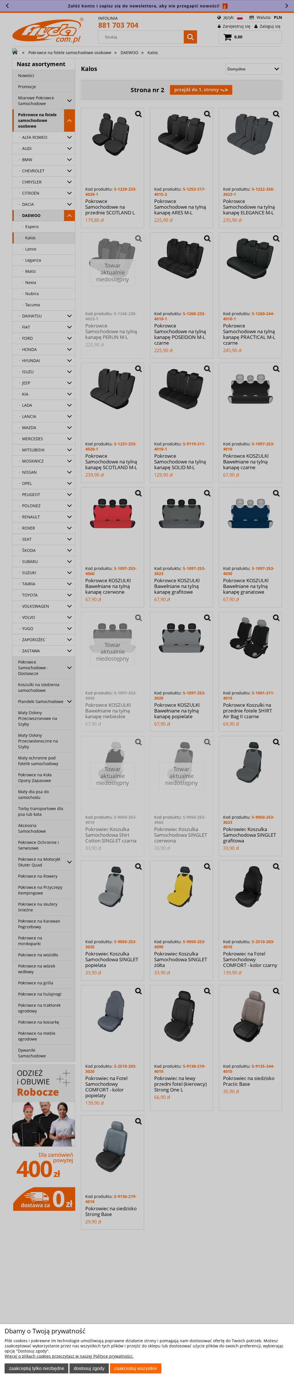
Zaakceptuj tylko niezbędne (36, 1368)
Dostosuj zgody (89, 1368)
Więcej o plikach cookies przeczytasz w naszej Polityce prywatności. (69, 1356)
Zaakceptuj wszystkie (135, 1368)
